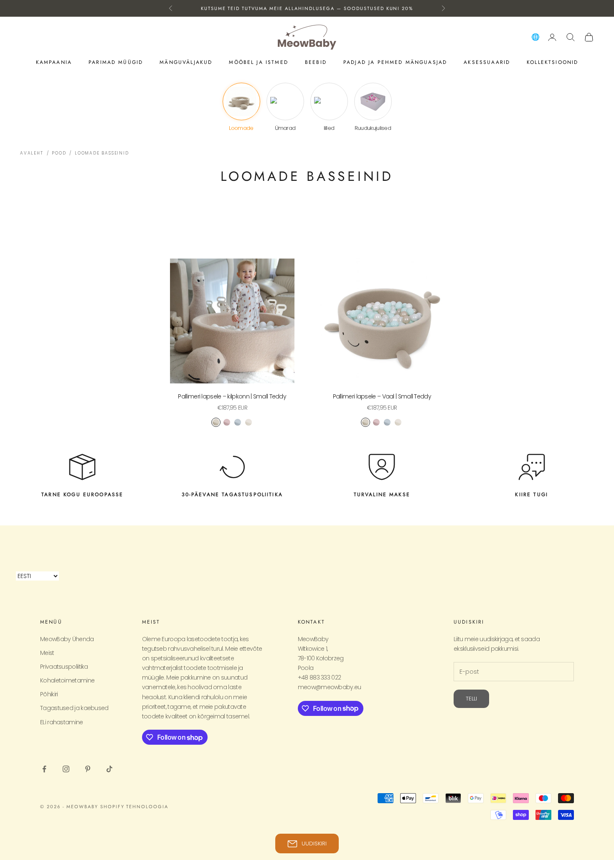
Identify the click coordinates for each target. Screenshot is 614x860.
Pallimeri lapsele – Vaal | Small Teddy (382, 396)
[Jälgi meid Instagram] (66, 769)
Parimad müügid (116, 62)
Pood (59, 153)
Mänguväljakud (186, 62)
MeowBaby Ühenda (67, 639)
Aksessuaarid (487, 62)
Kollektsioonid (552, 62)
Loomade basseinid (102, 153)
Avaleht (31, 153)
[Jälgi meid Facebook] (44, 769)
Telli (471, 699)
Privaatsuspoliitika (64, 666)
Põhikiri (49, 694)
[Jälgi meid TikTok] (109, 769)
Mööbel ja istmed (258, 62)
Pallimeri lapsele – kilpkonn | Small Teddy (232, 396)
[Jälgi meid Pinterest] (88, 769)
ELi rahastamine (61, 722)
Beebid (316, 62)
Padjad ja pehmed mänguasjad (395, 62)
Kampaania (54, 62)
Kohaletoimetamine (67, 680)
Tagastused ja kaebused (74, 708)
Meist (47, 653)
